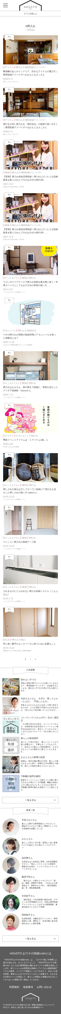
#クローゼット (22, 436)
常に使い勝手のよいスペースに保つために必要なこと (29, 644)
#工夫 (6, 640)
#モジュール (9, 330)
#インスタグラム (12, 278)
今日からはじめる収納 (11, 447)
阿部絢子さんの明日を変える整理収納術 (17, 651)
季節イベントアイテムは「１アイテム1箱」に (25, 440)
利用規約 (14, 987)
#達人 (23, 640)
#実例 (6, 172)
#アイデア (8, 436)
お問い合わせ (44, 987)
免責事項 (28, 987)
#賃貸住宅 (31, 330)
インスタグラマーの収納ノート (14, 292)
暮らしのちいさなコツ (11, 81)
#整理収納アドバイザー (35, 67)
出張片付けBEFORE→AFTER (13, 187)
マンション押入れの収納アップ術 (19, 542)
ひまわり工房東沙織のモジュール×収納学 (17, 345)
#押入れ (19, 67)
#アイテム (8, 67)
